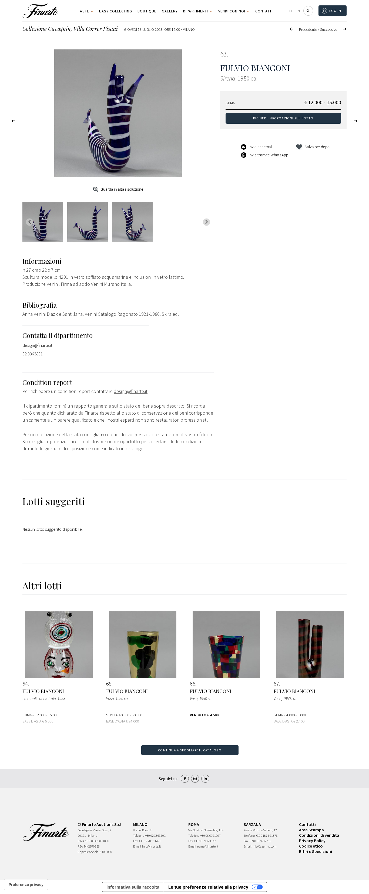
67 (276, 683)
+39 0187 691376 (267, 835)
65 (109, 683)
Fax (135, 841)
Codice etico (311, 846)
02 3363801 (32, 354)
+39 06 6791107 (210, 835)
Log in (335, 11)
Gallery (170, 11)
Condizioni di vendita (319, 835)
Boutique (146, 11)
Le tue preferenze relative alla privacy (208, 887)
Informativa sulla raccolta (132, 887)
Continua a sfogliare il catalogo (190, 750)
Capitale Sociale (88, 852)
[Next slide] (206, 222)
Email (137, 846)
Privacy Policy (312, 840)
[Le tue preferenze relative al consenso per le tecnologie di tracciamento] (26, 884)
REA (80, 846)
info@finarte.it (151, 846)
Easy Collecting (115, 11)
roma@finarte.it (207, 846)
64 (25, 683)
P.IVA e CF (84, 841)
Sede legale (85, 830)
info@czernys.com (265, 846)
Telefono (138, 835)
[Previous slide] (29, 222)
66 (192, 683)
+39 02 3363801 (155, 835)
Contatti (264, 11)
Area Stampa (311, 829)
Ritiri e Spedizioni (315, 851)
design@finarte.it (37, 345)
